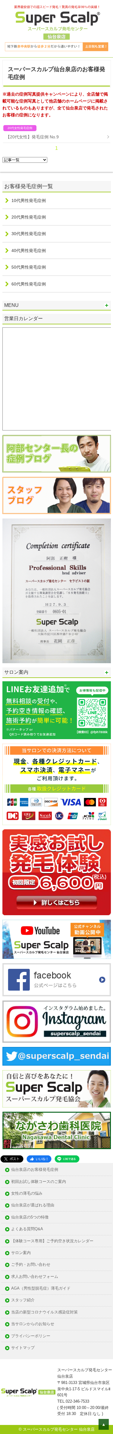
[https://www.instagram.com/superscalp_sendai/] (56, 1022)
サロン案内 (21, 1253)
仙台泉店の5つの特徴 (30, 1217)
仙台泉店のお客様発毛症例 (34, 1170)
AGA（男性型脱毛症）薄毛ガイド (41, 1289)
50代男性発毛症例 (28, 267)
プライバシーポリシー (30, 1336)
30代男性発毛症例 (28, 233)
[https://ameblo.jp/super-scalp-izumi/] (56, 495)
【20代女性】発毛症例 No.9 (32, 136)
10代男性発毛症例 (28, 200)
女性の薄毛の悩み (26, 1194)
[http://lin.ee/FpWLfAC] (56, 710)
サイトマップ (23, 1348)
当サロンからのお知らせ (32, 1324)
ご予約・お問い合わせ (30, 1265)
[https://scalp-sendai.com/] (56, 453)
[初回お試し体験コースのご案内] (56, 872)
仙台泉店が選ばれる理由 (32, 1205)
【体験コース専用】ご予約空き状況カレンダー (52, 1241)
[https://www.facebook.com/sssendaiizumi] (56, 979)
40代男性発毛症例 (28, 250)
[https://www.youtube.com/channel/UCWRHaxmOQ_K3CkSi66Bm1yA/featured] (56, 939)
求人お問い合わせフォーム (34, 1277)
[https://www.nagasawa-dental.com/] (56, 1130)
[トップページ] (56, 28)
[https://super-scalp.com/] (56, 1089)
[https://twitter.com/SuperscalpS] (56, 1056)
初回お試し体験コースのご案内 (38, 1182)
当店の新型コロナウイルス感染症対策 (44, 1312)
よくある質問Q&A (27, 1229)
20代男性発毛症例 (28, 217)
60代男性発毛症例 (28, 284)
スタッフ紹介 (23, 1300)
